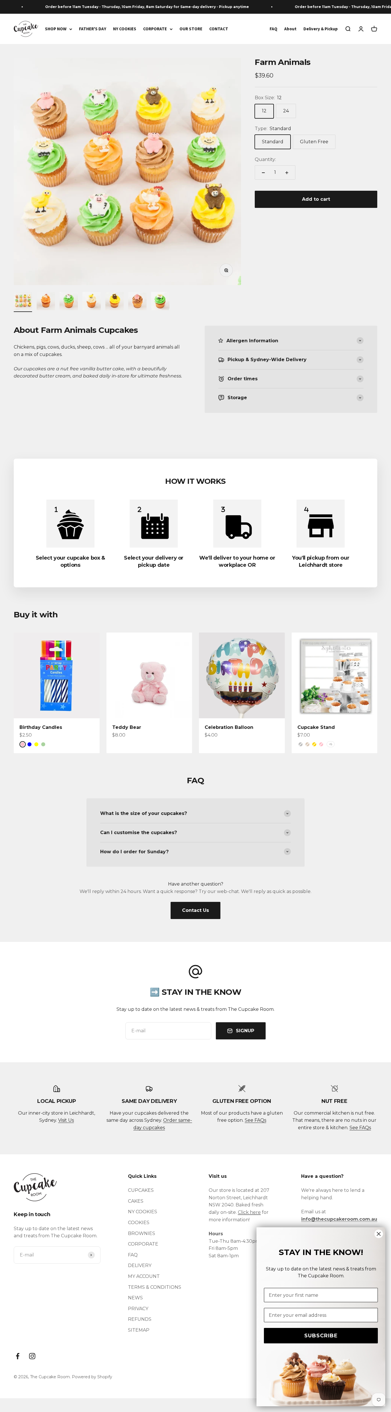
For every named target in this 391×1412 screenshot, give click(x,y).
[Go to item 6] (137, 302)
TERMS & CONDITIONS (154, 1287)
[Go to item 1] (23, 302)
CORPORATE (155, 28)
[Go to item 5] (114, 302)
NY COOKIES (124, 28)
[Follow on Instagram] (32, 1356)
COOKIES (138, 1222)
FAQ (273, 28)
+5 (330, 744)
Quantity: (265, 159)
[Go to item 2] (46, 302)
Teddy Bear (126, 727)
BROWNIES (141, 1233)
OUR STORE (190, 28)
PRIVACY (138, 1308)
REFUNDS (139, 1319)
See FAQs (255, 1120)
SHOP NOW (55, 28)
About (290, 28)
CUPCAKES (141, 1190)
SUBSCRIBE (321, 1336)
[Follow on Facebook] (17, 1356)
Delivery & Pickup (320, 28)
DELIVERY (139, 1265)
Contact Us (195, 910)
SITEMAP (138, 1330)
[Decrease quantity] (263, 173)
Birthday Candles (40, 727)
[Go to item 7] (160, 302)
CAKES (135, 1201)
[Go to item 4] (91, 302)
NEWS (135, 1297)
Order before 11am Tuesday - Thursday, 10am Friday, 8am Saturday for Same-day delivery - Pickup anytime (133, 7)
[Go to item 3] (69, 302)
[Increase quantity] (287, 173)
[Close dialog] (378, 1234)
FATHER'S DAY (92, 28)
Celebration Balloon (229, 727)
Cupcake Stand (316, 727)
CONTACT (218, 28)
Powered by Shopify (92, 1376)
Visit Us (66, 1120)
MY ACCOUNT (144, 1276)
